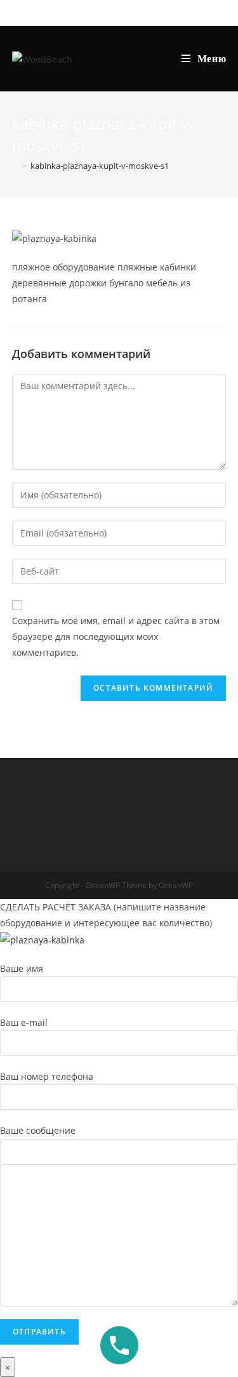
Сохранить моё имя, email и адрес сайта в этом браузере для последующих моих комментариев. (116, 636)
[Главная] (15, 165)
